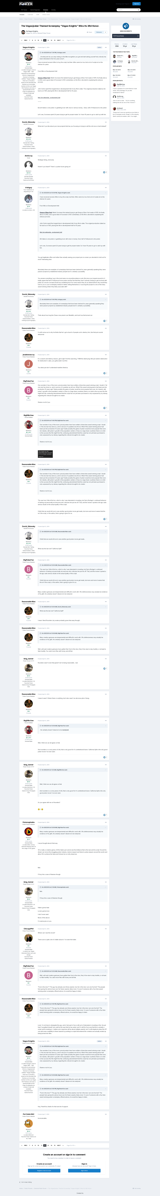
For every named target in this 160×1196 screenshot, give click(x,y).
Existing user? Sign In (123, 4)
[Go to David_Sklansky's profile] (28, 131)
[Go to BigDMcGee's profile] (28, 424)
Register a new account (44, 1170)
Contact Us (80, 1193)
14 (51, 40)
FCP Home (24, 10)
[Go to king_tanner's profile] (28, 668)
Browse (45, 10)
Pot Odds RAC (28, 1114)
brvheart (120, 108)
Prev (25, 40)
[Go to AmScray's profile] (28, 165)
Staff (37, 14)
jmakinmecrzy (29, 355)
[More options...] (106, 47)
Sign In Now (84, 1170)
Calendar (30, 14)
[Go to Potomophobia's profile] (28, 831)
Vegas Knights (33, 31)
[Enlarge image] (45, 454)
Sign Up (136, 3)
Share (90, 32)
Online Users (46, 14)
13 (48, 40)
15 (54, 40)
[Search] (139, 9)
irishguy (28, 188)
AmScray (28, 156)
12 (44, 40)
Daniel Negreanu (35, 10)
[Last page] (63, 40)
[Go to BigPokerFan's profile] (28, 390)
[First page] (21, 40)
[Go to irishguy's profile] (28, 199)
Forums (22, 14)
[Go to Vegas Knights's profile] (23, 32)
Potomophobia (29, 822)
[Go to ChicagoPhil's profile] (28, 938)
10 (38, 40)
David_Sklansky (28, 122)
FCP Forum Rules (118, 36)
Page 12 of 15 (71, 40)
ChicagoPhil (29, 929)
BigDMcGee (29, 415)
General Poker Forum (43, 33)
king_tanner (29, 659)
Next (59, 40)
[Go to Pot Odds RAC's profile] (28, 1123)
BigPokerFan (28, 381)
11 (41, 40)
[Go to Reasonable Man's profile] (28, 337)
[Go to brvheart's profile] (114, 108)
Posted (43, 47)
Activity (53, 10)
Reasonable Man (28, 328)
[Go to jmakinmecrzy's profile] (28, 364)
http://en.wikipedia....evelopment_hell (49, 97)
